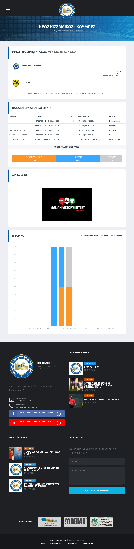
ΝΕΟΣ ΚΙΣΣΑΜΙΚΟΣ (31, 65)
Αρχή (53, 31)
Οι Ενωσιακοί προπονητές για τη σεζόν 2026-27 (41, 469)
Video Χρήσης (56, 543)
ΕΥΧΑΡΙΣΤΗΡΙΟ (91, 367)
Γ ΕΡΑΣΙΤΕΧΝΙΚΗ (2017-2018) (89, 140)
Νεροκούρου (114, 121)
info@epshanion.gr (25, 401)
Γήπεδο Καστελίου (112, 75)
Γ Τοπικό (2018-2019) (86, 130)
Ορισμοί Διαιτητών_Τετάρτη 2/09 (101, 399)
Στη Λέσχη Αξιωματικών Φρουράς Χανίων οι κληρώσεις (41, 485)
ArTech (63, 540)
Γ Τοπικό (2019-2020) (86, 121)
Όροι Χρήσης (72, 543)
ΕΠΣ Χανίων (54, 540)
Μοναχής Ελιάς (115, 140)
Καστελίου (113, 126)
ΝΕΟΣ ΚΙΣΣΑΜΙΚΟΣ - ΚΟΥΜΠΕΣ (47, 126)
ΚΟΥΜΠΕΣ (26, 82)
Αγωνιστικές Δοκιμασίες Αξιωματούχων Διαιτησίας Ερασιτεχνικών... (98, 385)
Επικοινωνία (88, 543)
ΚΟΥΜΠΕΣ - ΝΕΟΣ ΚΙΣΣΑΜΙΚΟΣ (47, 121)
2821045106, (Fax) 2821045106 (28, 407)
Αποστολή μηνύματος (97, 490)
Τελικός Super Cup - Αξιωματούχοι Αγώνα (42, 453)
